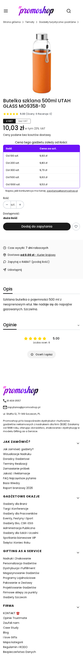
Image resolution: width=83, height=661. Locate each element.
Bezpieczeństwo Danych (19, 652)
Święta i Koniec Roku (16, 543)
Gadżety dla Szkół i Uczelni (20, 533)
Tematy (29, 22)
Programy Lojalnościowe (19, 578)
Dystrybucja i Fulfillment (19, 568)
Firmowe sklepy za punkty (20, 592)
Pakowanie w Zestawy (17, 583)
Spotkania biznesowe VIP (19, 538)
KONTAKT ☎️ (11, 613)
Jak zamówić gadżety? (18, 449)
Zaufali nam (11, 623)
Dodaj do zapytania (36, 226)
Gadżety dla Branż (15, 504)
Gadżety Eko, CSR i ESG (18, 523)
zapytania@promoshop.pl (62, 190)
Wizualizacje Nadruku (17, 454)
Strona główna (12, 22)
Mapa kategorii (13, 642)
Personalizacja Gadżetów (19, 563)
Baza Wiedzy (11, 483)
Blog (6, 632)
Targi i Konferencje (15, 509)
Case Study (11, 628)
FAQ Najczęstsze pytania (19, 478)
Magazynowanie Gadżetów (21, 573)
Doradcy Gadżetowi (16, 459)
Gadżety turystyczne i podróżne (57, 22)
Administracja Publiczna (19, 528)
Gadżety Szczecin (15, 597)
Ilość (6, 198)
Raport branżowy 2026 (18, 488)
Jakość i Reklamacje (16, 473)
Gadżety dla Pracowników (20, 513)
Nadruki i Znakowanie (17, 558)
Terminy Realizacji (15, 464)
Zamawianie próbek (16, 469)
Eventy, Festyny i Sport (18, 518)
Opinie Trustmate (15, 618)
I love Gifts (10, 637)
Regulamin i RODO (15, 647)
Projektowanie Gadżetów (19, 587)
